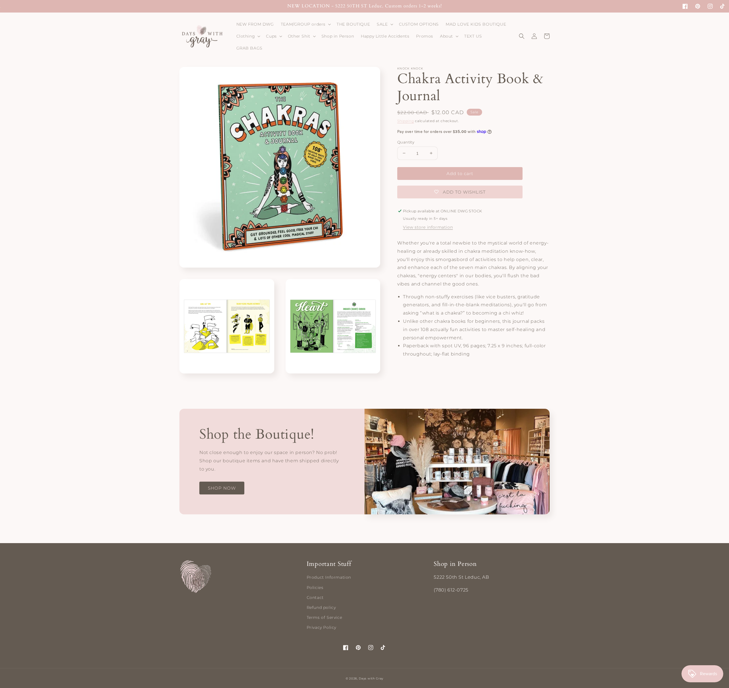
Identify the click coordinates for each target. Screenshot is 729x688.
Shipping (405, 121)
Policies (315, 587)
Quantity (405, 141)
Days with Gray (371, 678)
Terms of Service (324, 617)
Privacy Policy (321, 627)
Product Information (329, 577)
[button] (305, 24)
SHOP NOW (222, 488)
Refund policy (321, 607)
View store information (428, 227)
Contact (315, 597)
